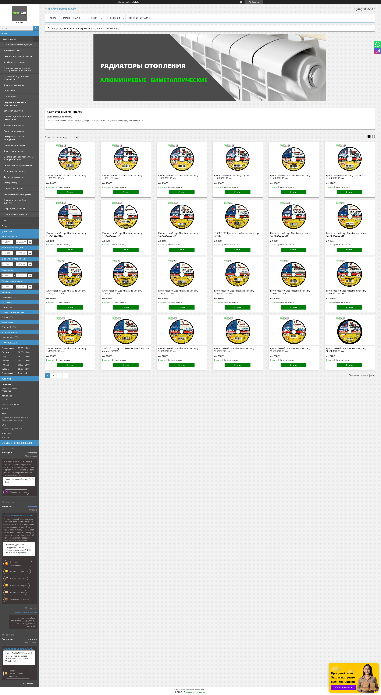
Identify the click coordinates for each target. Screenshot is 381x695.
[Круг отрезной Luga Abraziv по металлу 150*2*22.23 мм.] (238, 330)
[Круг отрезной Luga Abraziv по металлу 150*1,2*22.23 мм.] (350, 273)
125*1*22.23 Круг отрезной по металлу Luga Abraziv (236, 234)
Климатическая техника (15, 214)
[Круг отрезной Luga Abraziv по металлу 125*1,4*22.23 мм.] (350, 215)
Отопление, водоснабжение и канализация (18, 118)
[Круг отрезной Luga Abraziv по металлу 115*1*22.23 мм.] (126, 158)
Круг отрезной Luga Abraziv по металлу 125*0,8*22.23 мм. (178, 234)
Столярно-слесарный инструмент (14, 138)
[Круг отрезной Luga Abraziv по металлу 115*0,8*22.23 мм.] (70, 158)
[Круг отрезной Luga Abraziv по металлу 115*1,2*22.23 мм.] (182, 158)
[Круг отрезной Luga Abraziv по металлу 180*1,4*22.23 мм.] (350, 330)
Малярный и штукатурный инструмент (16, 77)
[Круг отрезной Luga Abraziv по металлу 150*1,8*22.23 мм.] (182, 330)
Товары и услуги (9, 39)
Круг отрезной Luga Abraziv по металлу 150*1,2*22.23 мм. (346, 292)
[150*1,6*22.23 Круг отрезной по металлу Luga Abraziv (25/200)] (126, 330)
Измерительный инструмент (17, 194)
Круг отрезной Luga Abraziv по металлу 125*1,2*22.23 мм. (290, 234)
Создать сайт (124, 2)
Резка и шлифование (14, 131)
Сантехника (9, 90)
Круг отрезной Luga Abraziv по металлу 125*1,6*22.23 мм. (66, 292)
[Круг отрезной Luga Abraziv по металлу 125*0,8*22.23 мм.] (182, 215)
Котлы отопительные (14, 125)
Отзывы (6, 226)
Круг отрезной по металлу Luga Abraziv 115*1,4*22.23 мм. (234, 177)
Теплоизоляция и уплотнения (18, 165)
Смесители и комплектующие (18, 44)
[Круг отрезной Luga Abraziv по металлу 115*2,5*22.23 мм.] (126, 215)
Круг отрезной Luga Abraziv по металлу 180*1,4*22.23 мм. (346, 349)
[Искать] (36, 28)
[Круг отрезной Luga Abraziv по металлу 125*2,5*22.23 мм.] (238, 273)
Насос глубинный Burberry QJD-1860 (19, 480)
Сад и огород (10, 96)
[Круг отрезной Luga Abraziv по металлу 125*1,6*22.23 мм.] (70, 273)
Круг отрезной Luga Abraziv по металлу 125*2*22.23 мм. (178, 292)
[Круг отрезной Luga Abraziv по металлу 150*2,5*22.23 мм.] (294, 330)
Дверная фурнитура (13, 188)
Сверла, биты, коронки (14, 208)
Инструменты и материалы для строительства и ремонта (18, 69)
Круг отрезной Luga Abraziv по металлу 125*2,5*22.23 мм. (234, 292)
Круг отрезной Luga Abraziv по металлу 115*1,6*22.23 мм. (290, 177)
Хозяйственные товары (15, 62)
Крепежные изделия (13, 151)
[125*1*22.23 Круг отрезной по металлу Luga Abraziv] (238, 215)
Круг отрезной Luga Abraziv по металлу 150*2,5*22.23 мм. (290, 349)
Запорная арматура (13, 110)
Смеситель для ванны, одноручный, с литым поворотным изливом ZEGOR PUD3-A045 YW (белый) (18, 549)
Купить (70, 192)
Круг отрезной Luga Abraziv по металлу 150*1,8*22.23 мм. (178, 349)
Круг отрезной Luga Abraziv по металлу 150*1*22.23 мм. (290, 292)
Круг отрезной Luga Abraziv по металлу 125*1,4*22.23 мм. (346, 234)
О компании (113, 18)
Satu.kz (204, 689)
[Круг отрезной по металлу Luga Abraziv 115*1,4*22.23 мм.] (238, 158)
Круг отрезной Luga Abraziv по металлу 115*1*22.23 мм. (122, 177)
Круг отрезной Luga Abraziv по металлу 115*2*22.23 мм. (66, 234)
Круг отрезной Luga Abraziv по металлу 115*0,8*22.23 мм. (66, 177)
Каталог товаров (72, 18)
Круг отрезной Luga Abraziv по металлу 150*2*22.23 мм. (234, 349)
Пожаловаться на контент (195, 692)
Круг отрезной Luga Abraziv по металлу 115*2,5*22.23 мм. (122, 234)
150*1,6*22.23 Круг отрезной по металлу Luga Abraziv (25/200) (125, 349)
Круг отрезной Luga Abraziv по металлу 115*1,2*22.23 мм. (178, 177)
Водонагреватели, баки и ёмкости (16, 201)
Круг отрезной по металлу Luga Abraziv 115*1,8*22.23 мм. (346, 177)
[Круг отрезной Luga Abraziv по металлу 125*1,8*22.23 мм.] (126, 273)
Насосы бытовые (12, 50)
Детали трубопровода (14, 171)
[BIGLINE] (19, 13)
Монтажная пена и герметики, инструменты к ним (18, 158)
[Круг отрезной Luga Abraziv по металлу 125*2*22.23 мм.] (182, 273)
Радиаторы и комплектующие (18, 56)
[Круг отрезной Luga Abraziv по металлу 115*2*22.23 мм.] (70, 215)
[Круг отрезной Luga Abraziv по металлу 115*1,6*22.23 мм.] (294, 158)
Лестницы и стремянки (14, 145)
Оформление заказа (139, 18)
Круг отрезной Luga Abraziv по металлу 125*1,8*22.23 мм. (122, 292)
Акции (94, 18)
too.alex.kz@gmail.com (12, 428)
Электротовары (11, 182)
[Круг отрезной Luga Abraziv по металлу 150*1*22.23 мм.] (294, 273)
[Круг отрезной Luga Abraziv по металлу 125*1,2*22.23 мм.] (294, 215)
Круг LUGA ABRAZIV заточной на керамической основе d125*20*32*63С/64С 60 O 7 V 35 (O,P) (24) (18, 657)
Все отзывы (28, 683)
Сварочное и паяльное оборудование (15, 103)
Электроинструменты (14, 85)
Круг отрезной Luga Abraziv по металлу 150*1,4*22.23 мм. (66, 349)
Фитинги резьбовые (13, 177)
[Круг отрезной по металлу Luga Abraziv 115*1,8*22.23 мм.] (350, 158)
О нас (4, 220)
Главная (52, 18)
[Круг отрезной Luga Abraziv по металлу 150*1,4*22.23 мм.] (70, 330)
